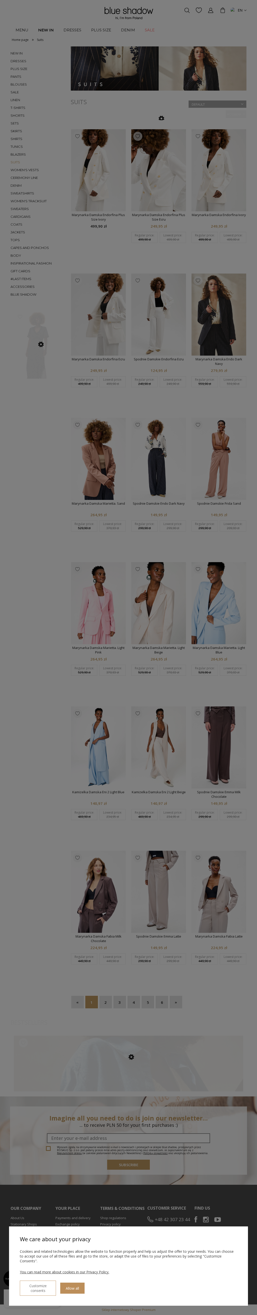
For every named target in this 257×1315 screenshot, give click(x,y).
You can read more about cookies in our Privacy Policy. (64, 1272)
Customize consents (38, 1288)
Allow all (72, 1288)
